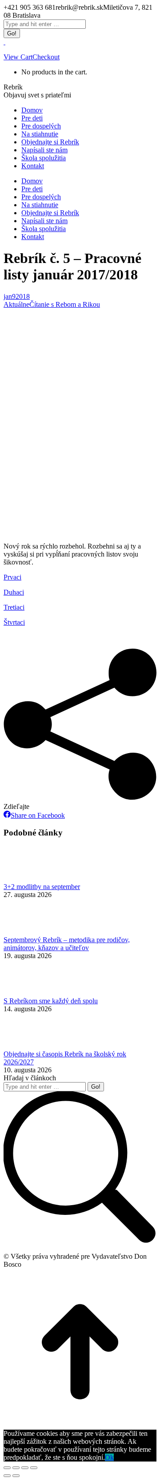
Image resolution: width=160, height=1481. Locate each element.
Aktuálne (16, 304)
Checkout (46, 57)
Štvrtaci (14, 622)
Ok (109, 1457)
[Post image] (28, 878)
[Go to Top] (80, 1425)
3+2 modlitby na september (42, 886)
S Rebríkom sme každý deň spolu (51, 1001)
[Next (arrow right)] (16, 1475)
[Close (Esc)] (7, 1467)
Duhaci (14, 592)
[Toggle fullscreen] (24, 1467)
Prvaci (12, 577)
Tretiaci (14, 607)
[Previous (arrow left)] (7, 1475)
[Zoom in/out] (33, 1467)
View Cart (18, 57)
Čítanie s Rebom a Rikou (64, 304)
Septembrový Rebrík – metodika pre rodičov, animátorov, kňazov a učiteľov (67, 943)
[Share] (16, 1467)
